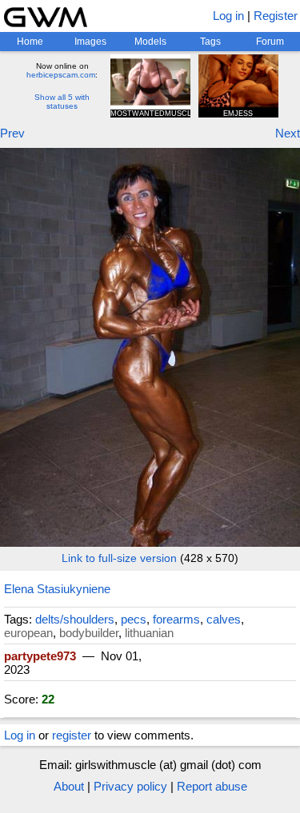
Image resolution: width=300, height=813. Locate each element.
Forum (270, 41)
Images (90, 41)
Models (150, 41)
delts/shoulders (74, 619)
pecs (133, 619)
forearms (176, 619)
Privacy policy (130, 786)
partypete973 (40, 656)
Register (276, 15)
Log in (228, 15)
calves (223, 619)
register (71, 735)
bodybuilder (88, 633)
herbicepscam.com (60, 74)
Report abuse (212, 786)
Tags (210, 41)
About (69, 786)
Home (30, 41)
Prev (12, 133)
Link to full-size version (119, 558)
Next (287, 133)
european (28, 633)
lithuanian (149, 633)
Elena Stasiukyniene (57, 589)
